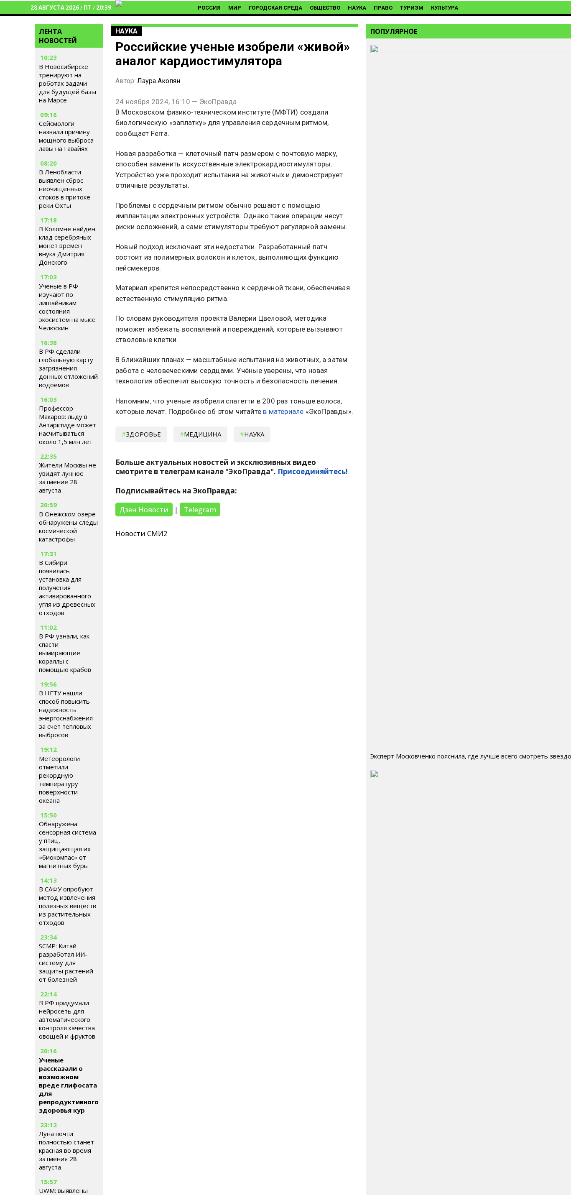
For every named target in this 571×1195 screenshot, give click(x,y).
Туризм (411, 8)
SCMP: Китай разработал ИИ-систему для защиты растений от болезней (66, 962)
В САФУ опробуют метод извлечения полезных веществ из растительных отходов (67, 906)
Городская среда (275, 8)
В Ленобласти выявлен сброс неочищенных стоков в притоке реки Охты (64, 188)
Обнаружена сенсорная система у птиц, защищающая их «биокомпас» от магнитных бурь (67, 845)
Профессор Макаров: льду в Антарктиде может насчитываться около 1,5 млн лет (67, 425)
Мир (234, 8)
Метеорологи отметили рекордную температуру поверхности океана (59, 779)
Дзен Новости (144, 509)
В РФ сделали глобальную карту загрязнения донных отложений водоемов (68, 368)
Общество (325, 8)
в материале (283, 411)
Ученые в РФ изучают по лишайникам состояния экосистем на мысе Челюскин (67, 307)
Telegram (200, 509)
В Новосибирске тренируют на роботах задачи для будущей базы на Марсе (67, 83)
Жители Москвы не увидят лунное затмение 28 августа (67, 477)
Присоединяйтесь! (313, 471)
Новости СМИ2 (141, 533)
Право (383, 8)
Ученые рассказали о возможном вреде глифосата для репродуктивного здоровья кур (69, 1085)
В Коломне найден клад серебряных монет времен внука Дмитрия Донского (67, 245)
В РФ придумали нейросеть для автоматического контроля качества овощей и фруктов (67, 1019)
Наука (357, 8)
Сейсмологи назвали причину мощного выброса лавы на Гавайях (66, 136)
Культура (444, 8)
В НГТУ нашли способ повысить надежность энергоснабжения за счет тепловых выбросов (66, 714)
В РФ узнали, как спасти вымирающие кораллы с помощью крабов (65, 653)
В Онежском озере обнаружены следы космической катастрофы (68, 526)
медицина (202, 434)
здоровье (143, 434)
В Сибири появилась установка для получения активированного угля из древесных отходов (67, 587)
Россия (209, 8)
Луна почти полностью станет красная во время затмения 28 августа (66, 1150)
